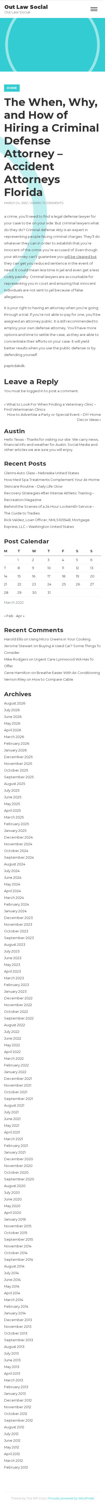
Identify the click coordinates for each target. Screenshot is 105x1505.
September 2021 (18, 1099)
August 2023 (14, 945)
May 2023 (12, 965)
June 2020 (13, 1199)
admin (35, 203)
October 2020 (16, 1172)
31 (49, 593)
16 (33, 576)
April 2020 (12, 1213)
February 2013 (16, 1387)
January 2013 (15, 1394)
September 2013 (18, 1340)
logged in (35, 391)
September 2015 (18, 1239)
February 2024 (16, 904)
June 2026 (13, 717)
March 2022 (14, 1059)
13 (91, 568)
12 (77, 568)
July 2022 (11, 1032)
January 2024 (15, 911)
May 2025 (12, 804)
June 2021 (12, 1119)
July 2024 (12, 871)
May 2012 (11, 1447)
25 (64, 584)
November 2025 (18, 764)
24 (49, 584)
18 (63, 576)
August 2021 (14, 1105)
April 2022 (12, 1052)
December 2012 (18, 1400)
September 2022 (19, 1018)
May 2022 (12, 1045)
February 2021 (16, 1146)
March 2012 (13, 1461)
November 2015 (17, 1226)
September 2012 (18, 1420)
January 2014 (15, 1313)
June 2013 (12, 1360)
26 (78, 584)
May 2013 (11, 1367)
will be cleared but (80, 257)
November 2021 (17, 1085)
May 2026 (12, 723)
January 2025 (15, 831)
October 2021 (15, 1092)
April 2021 (12, 1132)
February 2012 (16, 1467)
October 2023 (16, 931)
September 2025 (19, 777)
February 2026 (16, 744)
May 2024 (12, 884)
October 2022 (16, 1012)
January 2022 (15, 1072)
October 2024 (16, 851)
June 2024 (13, 878)
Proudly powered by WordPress (71, 1498)
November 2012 (17, 1407)
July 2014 (11, 1273)
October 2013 (15, 1333)
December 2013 (18, 1320)
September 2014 (18, 1260)
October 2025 (16, 770)
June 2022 (12, 1038)
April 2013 (12, 1373)
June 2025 (12, 797)
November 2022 (18, 1005)
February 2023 (16, 985)
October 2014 (15, 1253)
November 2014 (18, 1246)
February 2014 (16, 1306)
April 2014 (12, 1293)
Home (12, 88)
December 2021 (18, 1079)
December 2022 (18, 998)
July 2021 (11, 1112)
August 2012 (14, 1427)
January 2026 (15, 750)
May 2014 (11, 1286)
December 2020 (18, 1159)
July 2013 (11, 1353)
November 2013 (18, 1327)
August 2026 (14, 703)
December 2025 (18, 757)
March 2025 (14, 817)
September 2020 (19, 1179)
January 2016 (15, 1219)
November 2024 (18, 844)
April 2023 (12, 971)
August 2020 (15, 1186)
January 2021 (15, 1152)
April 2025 (12, 811)
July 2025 (11, 790)
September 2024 (19, 857)
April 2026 (12, 730)
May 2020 (12, 1206)
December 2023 (18, 918)
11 (63, 568)
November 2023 (18, 924)
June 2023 (13, 958)
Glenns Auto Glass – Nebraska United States (41, 473)
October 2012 (15, 1414)
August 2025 (14, 784)
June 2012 (12, 1441)
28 (6, 593)
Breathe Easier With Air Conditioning (68, 673)
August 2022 (14, 1025)
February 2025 (16, 824)
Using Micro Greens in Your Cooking (59, 639)
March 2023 (14, 978)
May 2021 (11, 1126)
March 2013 (13, 1380)
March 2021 (13, 1139)
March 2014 (13, 1300)
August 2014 (14, 1266)
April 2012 (12, 1454)
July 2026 (12, 710)
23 (34, 584)
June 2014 (12, 1280)
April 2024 (12, 891)
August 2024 (14, 864)
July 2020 (12, 1193)
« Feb (8, 616)
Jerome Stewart (18, 646)
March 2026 (14, 737)
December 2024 (18, 837)
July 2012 (11, 1434)
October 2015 (15, 1233)
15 (19, 576)
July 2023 (12, 951)
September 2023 (19, 938)
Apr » (20, 616)
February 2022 (16, 1065)
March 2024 (14, 898)
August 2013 (14, 1347)
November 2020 (18, 1166)
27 (92, 584)
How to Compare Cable (52, 679)
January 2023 (15, 991)
